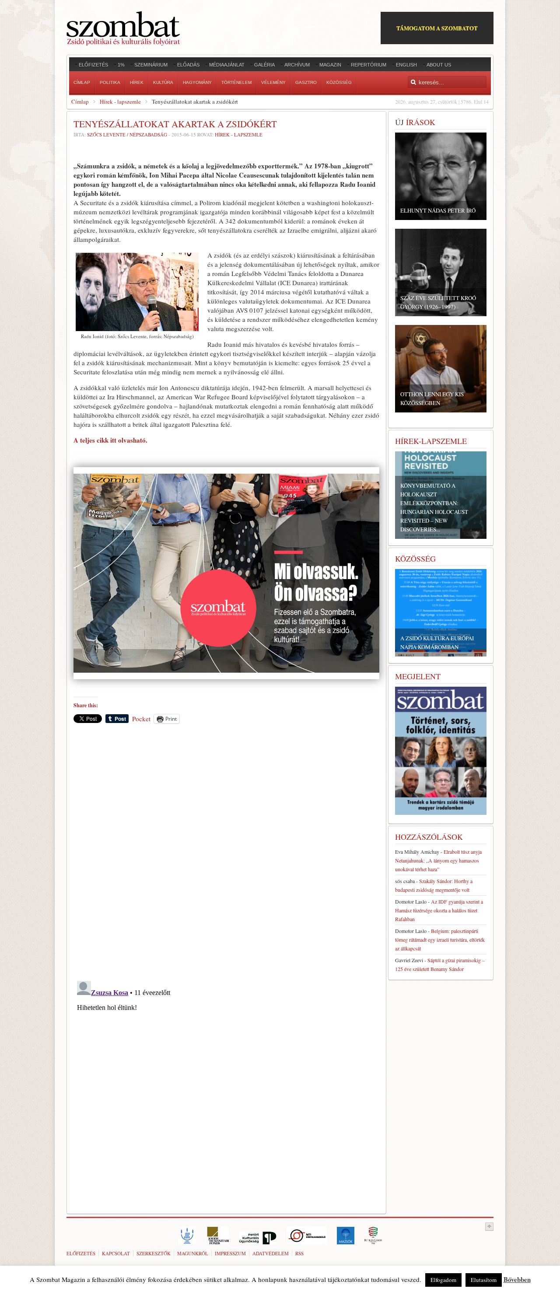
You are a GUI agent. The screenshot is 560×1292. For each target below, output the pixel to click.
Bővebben (517, 1279)
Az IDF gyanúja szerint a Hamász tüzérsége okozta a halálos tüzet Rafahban (439, 910)
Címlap (80, 101)
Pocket (141, 718)
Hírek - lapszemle (120, 101)
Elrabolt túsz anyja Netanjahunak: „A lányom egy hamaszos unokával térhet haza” (438, 860)
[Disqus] (226, 852)
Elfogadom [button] (443, 1280)
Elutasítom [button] (484, 1280)
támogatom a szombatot (437, 28)
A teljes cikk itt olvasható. (110, 440)
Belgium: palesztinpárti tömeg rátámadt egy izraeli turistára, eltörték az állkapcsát (440, 939)
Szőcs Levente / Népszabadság (127, 134)
